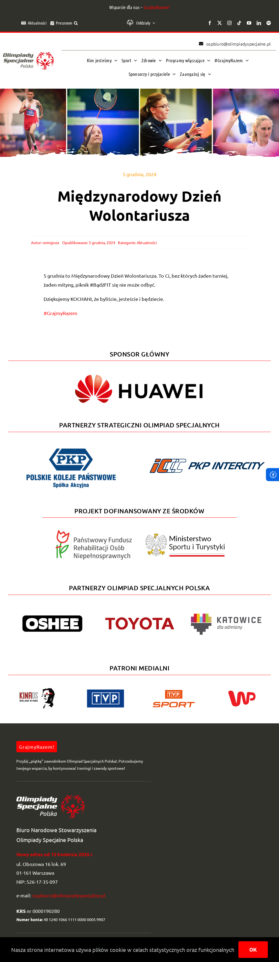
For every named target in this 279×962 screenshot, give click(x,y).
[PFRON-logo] (94, 532)
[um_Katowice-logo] (226, 609)
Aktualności (147, 242)
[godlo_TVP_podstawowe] (105, 692)
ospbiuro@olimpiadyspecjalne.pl (68, 895)
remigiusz (51, 242)
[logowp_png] (242, 693)
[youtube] (249, 23)
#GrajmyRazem (60, 313)
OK (253, 949)
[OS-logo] (28, 54)
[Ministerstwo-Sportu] (185, 535)
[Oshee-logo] (52, 618)
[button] (76, 23)
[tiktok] (239, 23)
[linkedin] (259, 23)
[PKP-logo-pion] (71, 448)
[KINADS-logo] (37, 690)
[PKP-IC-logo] (208, 456)
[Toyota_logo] (139, 617)
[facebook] (210, 23)
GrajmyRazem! (157, 7)
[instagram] (229, 23)
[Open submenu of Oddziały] (152, 23)
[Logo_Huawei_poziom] (139, 370)
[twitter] (219, 23)
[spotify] (268, 23)
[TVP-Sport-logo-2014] (174, 692)
